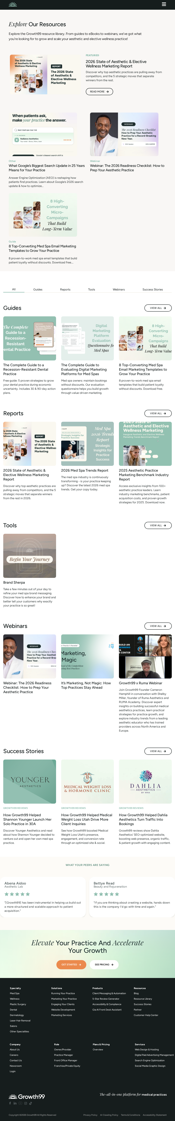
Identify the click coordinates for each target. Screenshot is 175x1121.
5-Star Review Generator (105, 998)
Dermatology (17, 1015)
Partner (138, 1009)
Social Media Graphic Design (150, 1065)
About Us (15, 1049)
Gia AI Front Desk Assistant (107, 1009)
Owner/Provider (62, 1049)
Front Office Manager (65, 1060)
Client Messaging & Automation (109, 993)
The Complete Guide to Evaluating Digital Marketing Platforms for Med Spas (84, 369)
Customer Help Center (146, 1015)
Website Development (63, 1009)
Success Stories (142, 1004)
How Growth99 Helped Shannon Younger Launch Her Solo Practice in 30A (27, 819)
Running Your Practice (63, 993)
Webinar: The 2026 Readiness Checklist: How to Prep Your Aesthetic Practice (127, 167)
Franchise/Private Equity (67, 1065)
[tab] (13, 290)
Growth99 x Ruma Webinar (140, 683)
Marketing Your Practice (64, 998)
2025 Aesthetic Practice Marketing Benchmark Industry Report (144, 474)
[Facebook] (10, 1103)
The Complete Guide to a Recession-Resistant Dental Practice (25, 369)
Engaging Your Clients (63, 1004)
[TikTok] (30, 1103)
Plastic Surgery (18, 1004)
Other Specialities (19, 1031)
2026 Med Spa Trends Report (84, 470)
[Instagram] (25, 1103)
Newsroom (16, 1065)
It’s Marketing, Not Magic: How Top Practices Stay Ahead (86, 685)
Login (13, 1071)
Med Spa (14, 993)
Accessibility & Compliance (106, 1004)
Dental (13, 1009)
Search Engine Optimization (150, 1060)
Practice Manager (63, 1055)
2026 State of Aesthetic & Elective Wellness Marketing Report (26, 474)
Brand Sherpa (14, 582)
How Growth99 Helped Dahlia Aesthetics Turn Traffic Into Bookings (143, 819)
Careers (14, 1055)
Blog (136, 993)
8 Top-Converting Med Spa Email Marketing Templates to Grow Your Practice (42, 248)
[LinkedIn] (15, 1103)
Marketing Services (61, 1015)
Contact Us (16, 1060)
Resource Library (143, 998)
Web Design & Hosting (147, 1049)
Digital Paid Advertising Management (154, 1055)
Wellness (14, 998)
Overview (98, 1049)
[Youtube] (20, 1103)
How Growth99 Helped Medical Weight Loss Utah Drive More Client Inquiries (86, 819)
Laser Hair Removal (20, 1020)
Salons (13, 1026)
